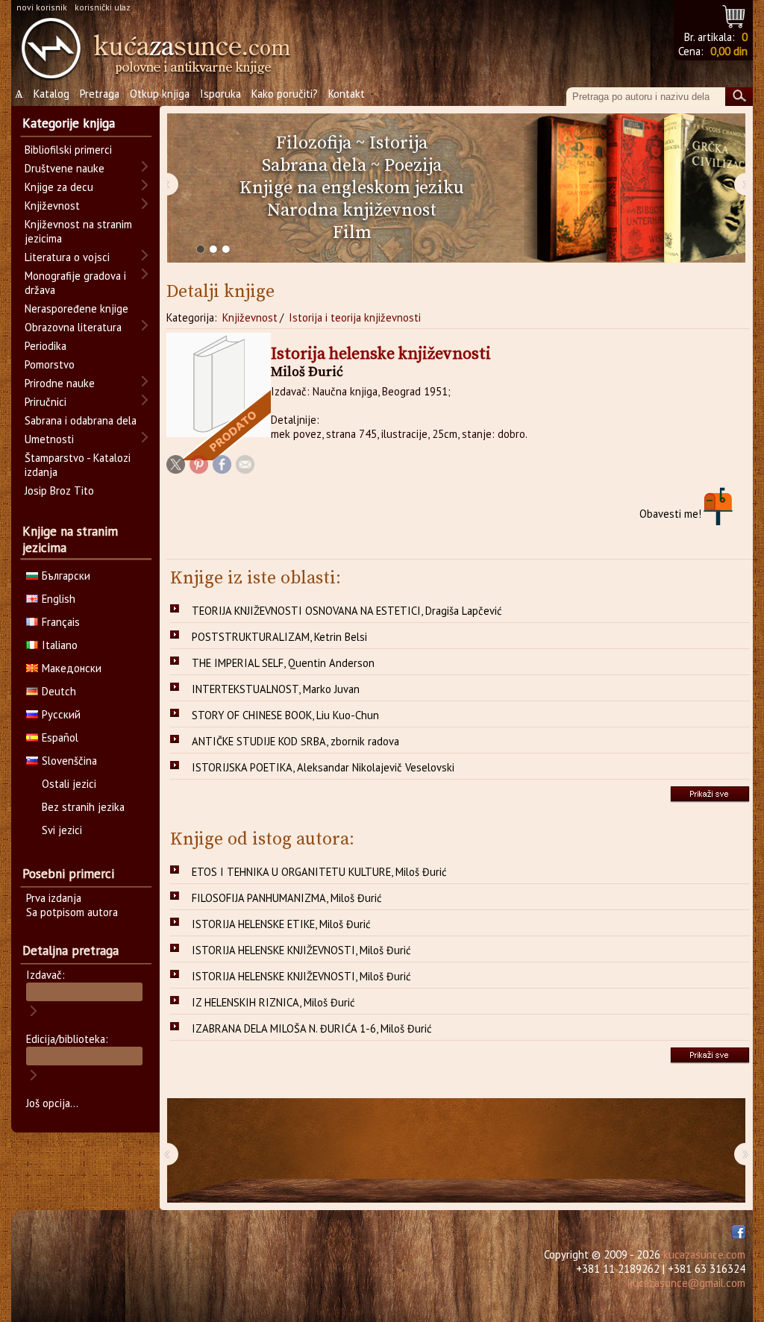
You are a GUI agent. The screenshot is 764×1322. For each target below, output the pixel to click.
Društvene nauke (64, 168)
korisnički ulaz (103, 7)
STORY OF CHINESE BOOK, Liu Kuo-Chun (285, 715)
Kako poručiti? (284, 94)
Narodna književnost (351, 210)
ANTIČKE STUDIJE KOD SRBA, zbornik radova (295, 741)
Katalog (51, 94)
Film (352, 233)
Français (61, 622)
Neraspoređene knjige (76, 308)
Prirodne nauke (60, 383)
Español (60, 737)
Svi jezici (62, 830)
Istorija (398, 143)
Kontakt (346, 94)
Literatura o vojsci (67, 257)
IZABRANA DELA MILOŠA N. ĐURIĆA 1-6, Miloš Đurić (312, 1028)
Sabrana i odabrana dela (81, 420)
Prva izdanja (53, 898)
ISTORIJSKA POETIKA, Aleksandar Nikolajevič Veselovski (323, 767)
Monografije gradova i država (75, 283)
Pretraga (99, 94)
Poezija (413, 165)
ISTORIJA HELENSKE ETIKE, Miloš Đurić (281, 924)
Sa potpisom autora (72, 912)
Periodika (45, 346)
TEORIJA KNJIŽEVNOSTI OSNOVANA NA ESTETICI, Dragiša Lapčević (347, 611)
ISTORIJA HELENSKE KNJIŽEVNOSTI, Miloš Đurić (301, 950)
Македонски (71, 668)
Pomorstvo (50, 364)
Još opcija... (52, 1103)
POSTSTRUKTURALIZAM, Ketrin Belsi (279, 637)
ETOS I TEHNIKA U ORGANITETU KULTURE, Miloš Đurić (319, 872)
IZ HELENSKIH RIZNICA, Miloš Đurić (273, 1002)
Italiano (60, 645)
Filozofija (313, 143)
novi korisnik (41, 7)
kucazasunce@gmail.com (686, 1283)
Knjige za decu (59, 187)
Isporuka (220, 94)
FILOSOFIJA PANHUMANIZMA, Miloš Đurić (287, 898)
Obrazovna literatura (73, 327)
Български (66, 575)
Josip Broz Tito (59, 490)
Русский (61, 714)
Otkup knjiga (160, 94)
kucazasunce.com (704, 1254)
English (58, 599)
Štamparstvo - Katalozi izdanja (78, 465)
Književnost (250, 317)
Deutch (59, 691)
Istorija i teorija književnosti (355, 317)
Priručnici (45, 402)
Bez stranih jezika (83, 807)
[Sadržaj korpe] (734, 14)
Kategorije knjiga (68, 123)
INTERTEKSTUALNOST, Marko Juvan (276, 689)
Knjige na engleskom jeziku (351, 188)
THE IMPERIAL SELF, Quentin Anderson (283, 663)
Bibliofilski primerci (68, 149)
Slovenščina (69, 761)
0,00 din (729, 51)
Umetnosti (49, 439)
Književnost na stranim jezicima (78, 231)
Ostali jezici (69, 784)
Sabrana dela (314, 165)
